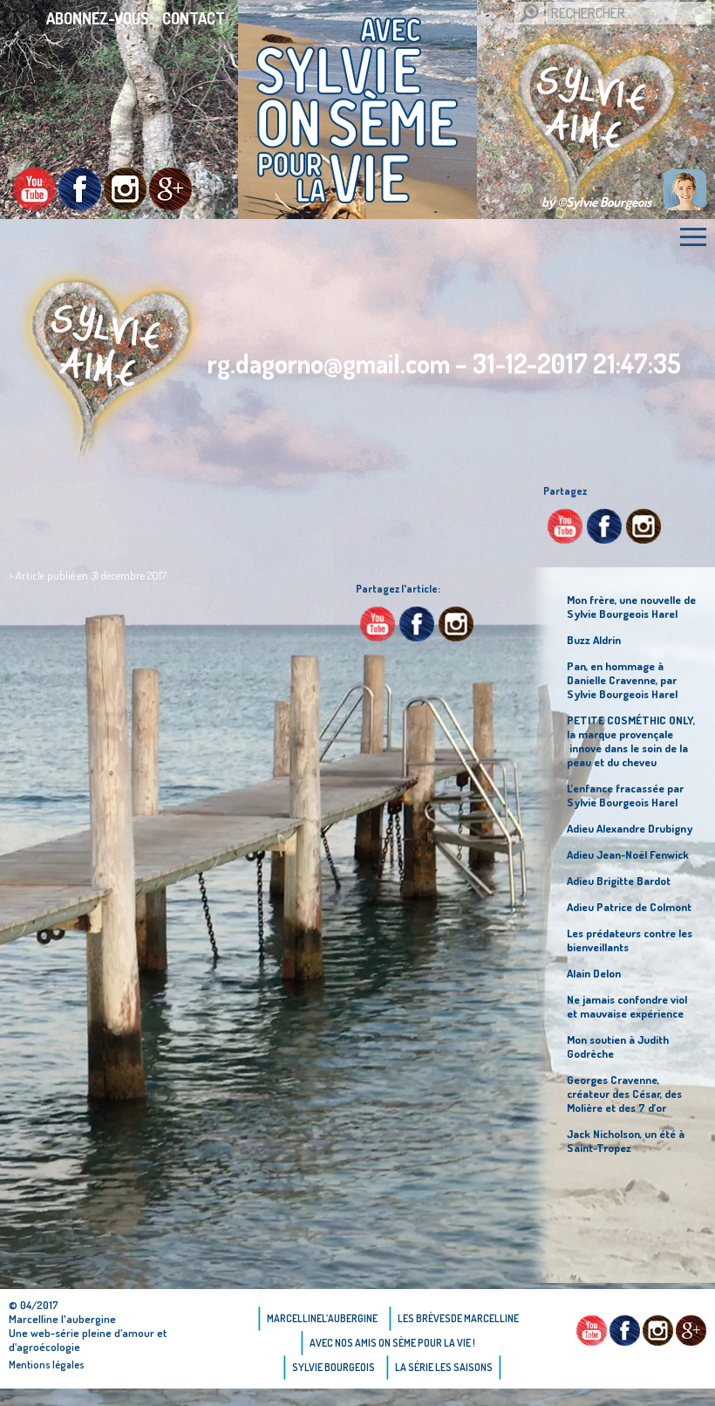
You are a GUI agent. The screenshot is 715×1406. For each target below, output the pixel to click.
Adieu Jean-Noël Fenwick (628, 854)
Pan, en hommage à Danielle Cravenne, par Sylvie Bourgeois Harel (622, 680)
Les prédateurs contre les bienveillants (629, 940)
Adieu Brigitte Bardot (619, 881)
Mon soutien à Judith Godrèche (618, 1046)
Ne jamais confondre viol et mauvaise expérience (627, 1006)
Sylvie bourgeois (333, 1367)
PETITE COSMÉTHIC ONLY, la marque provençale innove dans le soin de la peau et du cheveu (631, 741)
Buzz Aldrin (594, 640)
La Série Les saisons (444, 1367)
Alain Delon (594, 973)
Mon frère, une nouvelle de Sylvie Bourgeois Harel (631, 607)
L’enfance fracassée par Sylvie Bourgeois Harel (625, 795)
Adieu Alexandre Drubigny (629, 828)
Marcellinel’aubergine (322, 1318)
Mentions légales (47, 1364)
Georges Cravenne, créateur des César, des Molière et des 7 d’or (624, 1094)
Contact (193, 18)
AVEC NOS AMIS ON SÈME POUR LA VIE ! (392, 1342)
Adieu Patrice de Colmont (629, 907)
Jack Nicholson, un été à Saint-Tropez (625, 1141)
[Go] (529, 13)
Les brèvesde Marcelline (458, 1318)
